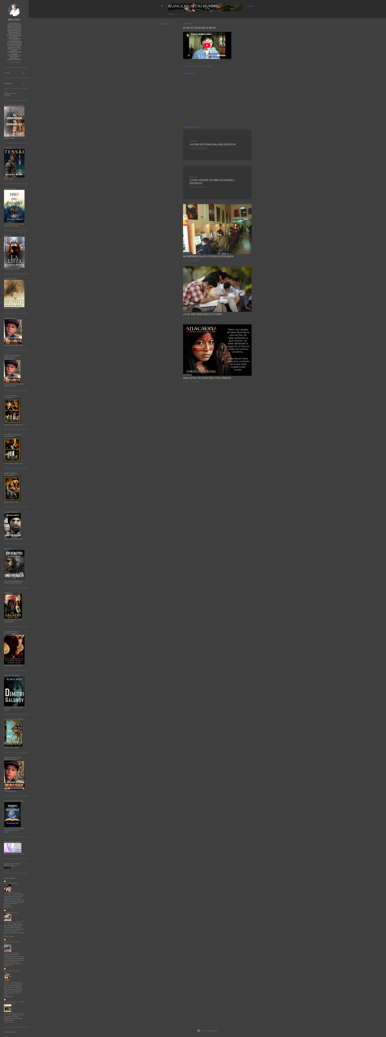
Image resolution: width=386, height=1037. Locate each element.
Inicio (171, 14)
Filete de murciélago (11, 953)
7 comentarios (195, 381)
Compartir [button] (164, 24)
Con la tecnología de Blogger (209, 1030)
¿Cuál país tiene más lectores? (202, 314)
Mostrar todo (9, 1022)
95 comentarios (201, 187)
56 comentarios (195, 318)
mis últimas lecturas (11, 883)
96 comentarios (201, 148)
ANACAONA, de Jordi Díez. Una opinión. (207, 377)
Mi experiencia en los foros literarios (208, 256)
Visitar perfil (14, 62)
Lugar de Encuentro (11, 912)
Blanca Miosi (14, 19)
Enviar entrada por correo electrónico (201, 66)
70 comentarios (195, 260)
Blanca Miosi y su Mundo (192, 6)
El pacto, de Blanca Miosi (199, 27)
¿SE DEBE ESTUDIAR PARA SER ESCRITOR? (213, 144)
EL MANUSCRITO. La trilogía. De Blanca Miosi (14, 1002)
